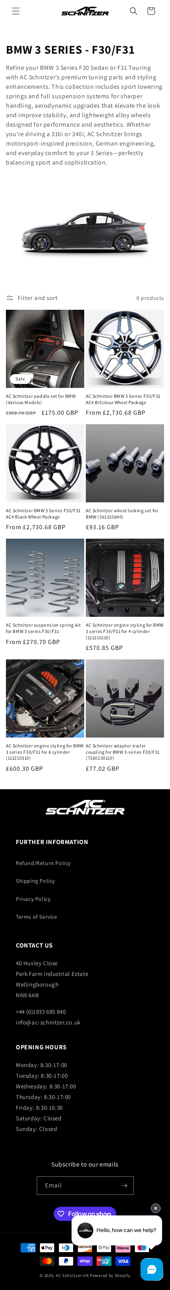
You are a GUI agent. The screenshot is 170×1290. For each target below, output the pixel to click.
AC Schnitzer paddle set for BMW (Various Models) (41, 399)
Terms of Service (36, 916)
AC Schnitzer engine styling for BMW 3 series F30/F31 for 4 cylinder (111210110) (125, 631)
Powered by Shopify (110, 1275)
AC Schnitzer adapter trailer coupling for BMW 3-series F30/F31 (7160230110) (123, 752)
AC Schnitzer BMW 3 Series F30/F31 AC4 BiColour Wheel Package (123, 399)
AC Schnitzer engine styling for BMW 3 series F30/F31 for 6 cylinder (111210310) (45, 752)
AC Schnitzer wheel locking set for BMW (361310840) (122, 513)
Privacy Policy (33, 898)
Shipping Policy (35, 880)
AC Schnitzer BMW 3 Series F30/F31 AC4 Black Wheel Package (43, 513)
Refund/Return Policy (43, 863)
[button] (16, 11)
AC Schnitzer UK (72, 1275)
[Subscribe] (124, 1185)
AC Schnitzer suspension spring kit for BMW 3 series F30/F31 (43, 628)
